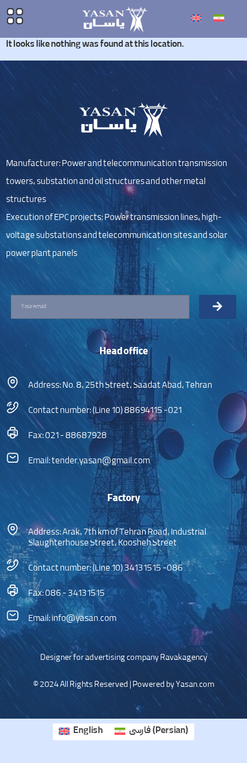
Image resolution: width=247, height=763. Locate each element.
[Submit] (217, 307)
